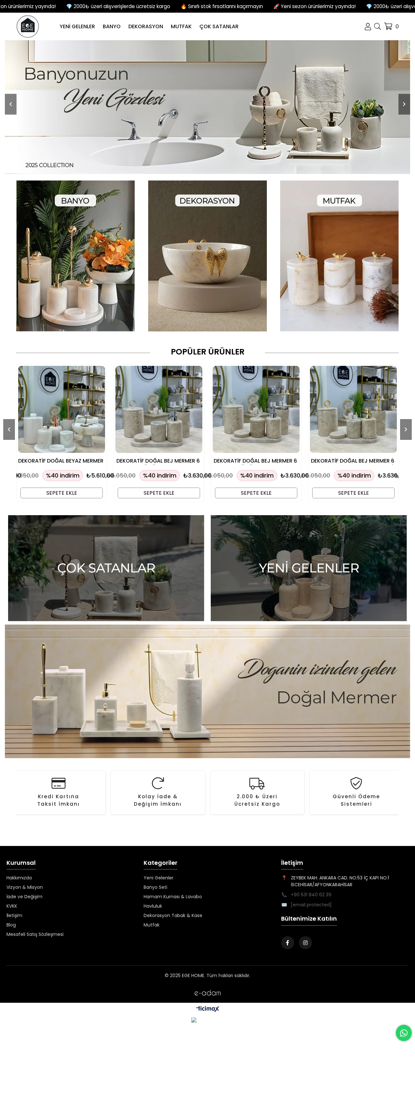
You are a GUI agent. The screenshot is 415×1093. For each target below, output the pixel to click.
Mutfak (152, 925)
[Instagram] (305, 942)
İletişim (14, 915)
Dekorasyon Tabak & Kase (173, 915)
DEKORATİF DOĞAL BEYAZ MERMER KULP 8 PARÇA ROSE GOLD (60, 461)
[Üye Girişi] (368, 26)
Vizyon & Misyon (24, 887)
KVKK (11, 906)
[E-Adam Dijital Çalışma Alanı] (207, 992)
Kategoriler (160, 863)
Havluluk (153, 906)
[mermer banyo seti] (75, 255)
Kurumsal (21, 863)
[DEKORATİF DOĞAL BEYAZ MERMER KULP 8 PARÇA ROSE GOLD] (61, 409)
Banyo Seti (155, 887)
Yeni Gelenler (158, 878)
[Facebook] (287, 942)
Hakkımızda (19, 878)
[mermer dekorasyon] (106, 568)
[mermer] (207, 107)
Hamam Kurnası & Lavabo (173, 896)
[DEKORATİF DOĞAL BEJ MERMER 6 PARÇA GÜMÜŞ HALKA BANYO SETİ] (158, 409)
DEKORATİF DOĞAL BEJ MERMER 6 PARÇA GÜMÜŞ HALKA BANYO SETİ (158, 461)
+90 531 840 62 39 (311, 894)
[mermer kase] (207, 255)
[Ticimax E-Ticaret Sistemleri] (207, 1009)
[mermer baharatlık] (339, 255)
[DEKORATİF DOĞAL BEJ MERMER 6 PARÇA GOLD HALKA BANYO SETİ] (353, 409)
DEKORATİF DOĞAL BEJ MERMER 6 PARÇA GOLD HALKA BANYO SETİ (352, 461)
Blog (11, 925)
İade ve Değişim (24, 896)
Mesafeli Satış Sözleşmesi (35, 934)
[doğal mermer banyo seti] (207, 691)
